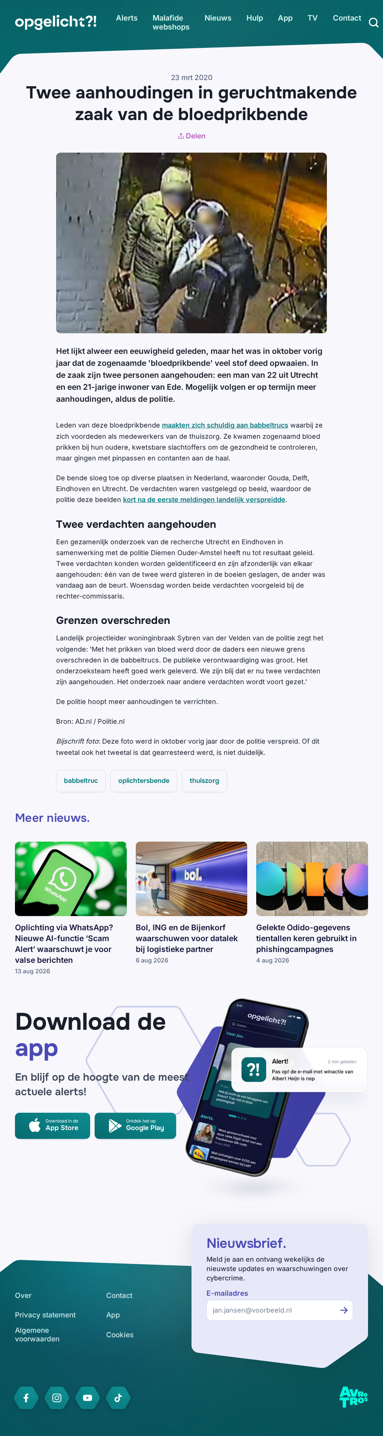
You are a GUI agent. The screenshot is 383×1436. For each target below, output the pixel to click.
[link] (55, 22)
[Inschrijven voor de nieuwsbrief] (344, 1310)
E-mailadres (227, 1293)
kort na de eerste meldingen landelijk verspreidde (204, 499)
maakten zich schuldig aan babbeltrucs (225, 425)
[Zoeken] (374, 22)
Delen (195, 136)
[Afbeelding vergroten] (313, 166)
